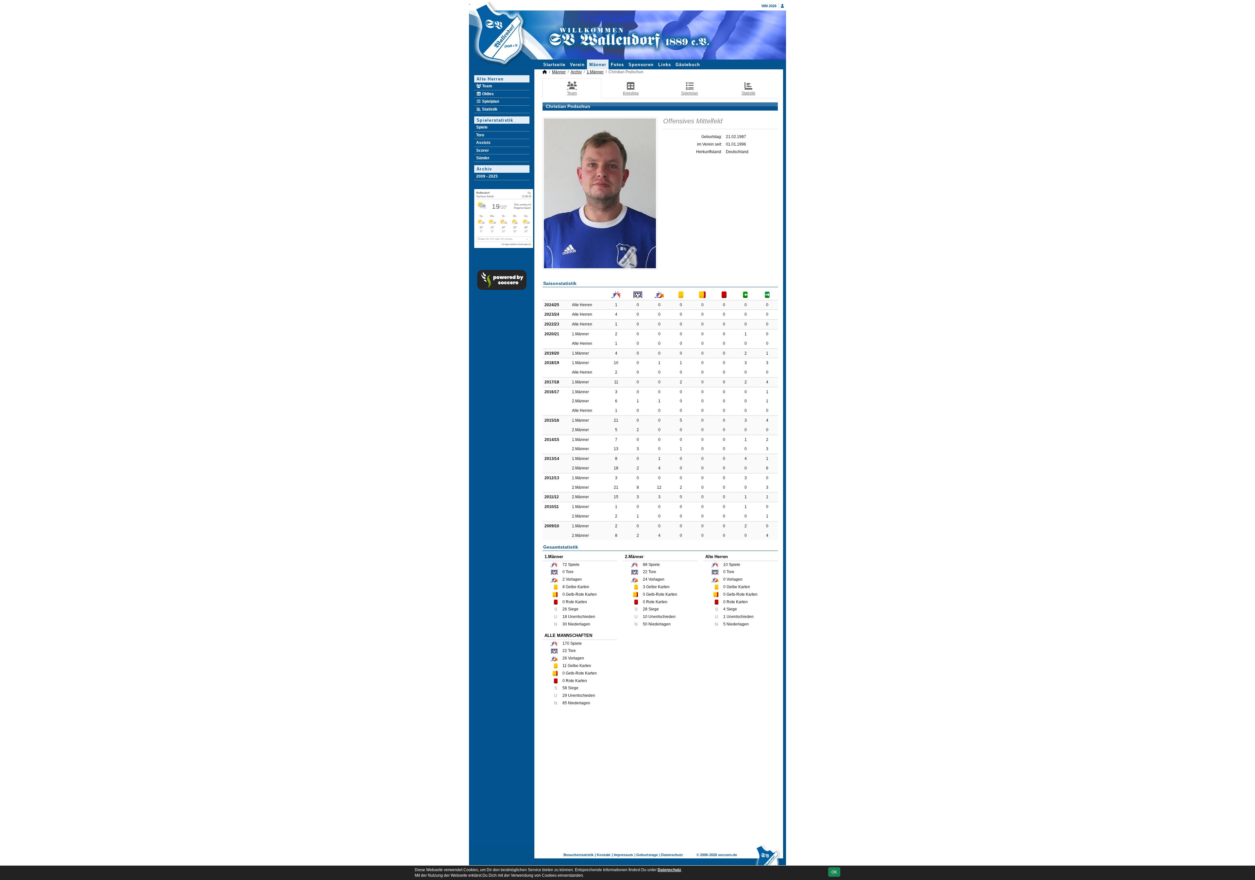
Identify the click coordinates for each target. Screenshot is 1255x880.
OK (834, 872)
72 (564, 564)
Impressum (623, 855)
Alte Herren (490, 79)
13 (616, 449)
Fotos (617, 64)
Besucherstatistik (578, 855)
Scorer (482, 150)
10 (616, 363)
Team (486, 86)
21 (616, 420)
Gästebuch (688, 64)
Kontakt (604, 855)
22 (645, 572)
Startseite (554, 64)
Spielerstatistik (495, 120)
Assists (483, 142)
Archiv (484, 169)
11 (616, 382)
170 (565, 643)
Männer (597, 64)
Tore (480, 135)
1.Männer (595, 72)
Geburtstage (647, 855)
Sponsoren (641, 64)
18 (616, 468)
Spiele (482, 127)
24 (645, 579)
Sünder (483, 158)
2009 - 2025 (487, 176)
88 (645, 564)
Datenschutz (672, 855)
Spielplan (490, 101)
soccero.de (727, 855)
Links (664, 64)
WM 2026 (769, 6)
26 (564, 658)
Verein (577, 64)
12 (659, 487)
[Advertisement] (660, 779)
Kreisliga (631, 93)
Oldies (487, 94)
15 (616, 497)
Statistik (489, 109)
